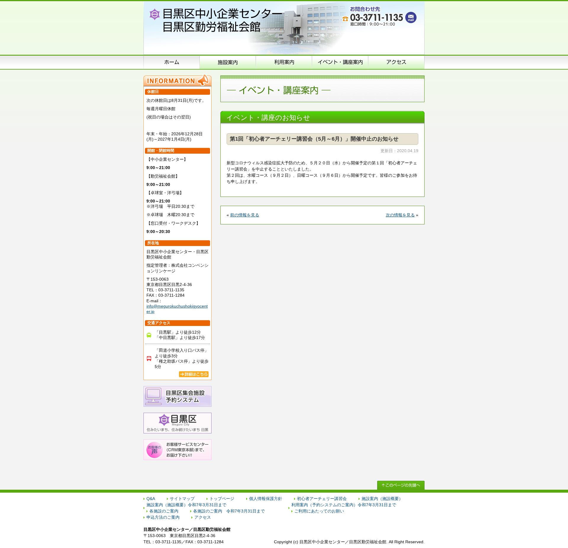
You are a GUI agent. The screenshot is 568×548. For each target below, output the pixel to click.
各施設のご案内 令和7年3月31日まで (229, 511)
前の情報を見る (244, 215)
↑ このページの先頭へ (401, 485)
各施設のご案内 (163, 511)
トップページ (221, 498)
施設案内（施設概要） (228, 62)
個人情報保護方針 (265, 498)
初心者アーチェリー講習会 (322, 498)
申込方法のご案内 (284, 62)
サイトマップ (182, 498)
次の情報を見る (400, 215)
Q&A (150, 498)
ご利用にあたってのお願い (319, 511)
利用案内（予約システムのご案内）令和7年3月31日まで (343, 504)
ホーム (171, 62)
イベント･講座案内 (340, 62)
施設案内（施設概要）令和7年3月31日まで (186, 504)
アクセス (396, 62)
